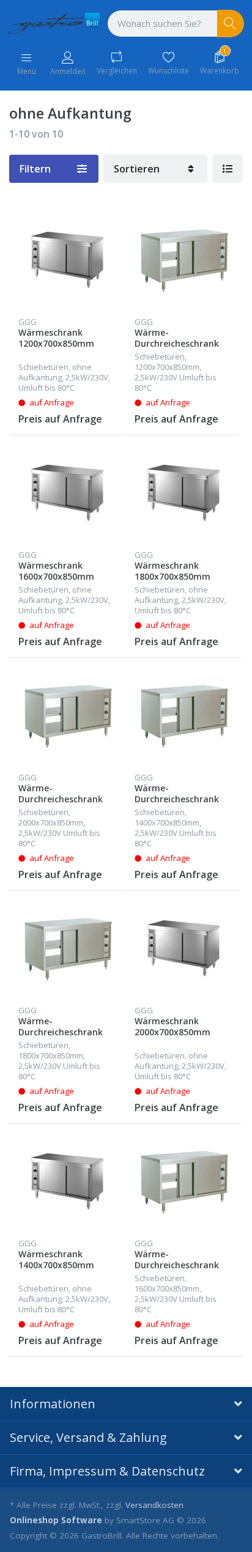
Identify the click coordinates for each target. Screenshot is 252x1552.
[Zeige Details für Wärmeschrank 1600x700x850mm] (67, 493)
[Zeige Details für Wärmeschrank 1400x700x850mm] (67, 1181)
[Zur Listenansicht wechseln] (227, 169)
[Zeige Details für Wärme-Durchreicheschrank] (183, 260)
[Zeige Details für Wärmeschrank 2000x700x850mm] (183, 948)
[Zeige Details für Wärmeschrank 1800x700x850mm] (183, 493)
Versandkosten (154, 1504)
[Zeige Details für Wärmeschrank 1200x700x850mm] (67, 260)
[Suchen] (231, 23)
